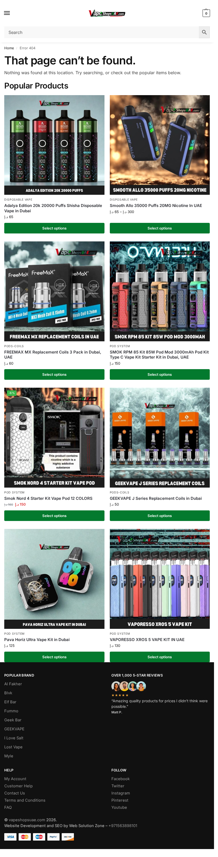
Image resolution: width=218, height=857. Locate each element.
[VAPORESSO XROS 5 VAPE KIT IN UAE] (160, 579)
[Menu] (12, 13)
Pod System (120, 346)
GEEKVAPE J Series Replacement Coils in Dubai (156, 498)
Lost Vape (13, 747)
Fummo (11, 711)
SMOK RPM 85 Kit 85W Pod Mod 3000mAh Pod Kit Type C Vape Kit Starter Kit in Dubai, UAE (159, 355)
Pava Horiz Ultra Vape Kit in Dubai (37, 639)
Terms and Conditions (24, 800)
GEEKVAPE (14, 729)
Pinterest (119, 800)
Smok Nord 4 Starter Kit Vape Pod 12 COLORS (48, 498)
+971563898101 (122, 825)
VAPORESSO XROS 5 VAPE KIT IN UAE (147, 639)
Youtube (119, 807)
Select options (54, 228)
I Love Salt (13, 738)
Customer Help (18, 786)
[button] (205, 13)
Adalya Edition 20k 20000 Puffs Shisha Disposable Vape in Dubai (53, 208)
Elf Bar (10, 702)
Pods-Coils (14, 346)
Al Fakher (13, 684)
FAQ (8, 807)
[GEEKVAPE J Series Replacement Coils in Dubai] (160, 438)
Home (9, 48)
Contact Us (14, 793)
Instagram (120, 793)
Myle (8, 756)
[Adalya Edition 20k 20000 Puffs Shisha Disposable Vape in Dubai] (54, 145)
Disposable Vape (18, 199)
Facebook (120, 778)
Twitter (117, 786)
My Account (15, 778)
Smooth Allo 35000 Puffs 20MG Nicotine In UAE (156, 205)
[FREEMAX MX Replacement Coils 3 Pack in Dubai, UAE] (54, 291)
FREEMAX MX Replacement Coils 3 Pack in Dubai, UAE (52, 355)
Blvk (8, 693)
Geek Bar (13, 720)
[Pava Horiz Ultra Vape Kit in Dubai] (54, 579)
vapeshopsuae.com (27, 820)
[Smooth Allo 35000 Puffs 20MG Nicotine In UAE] (160, 145)
